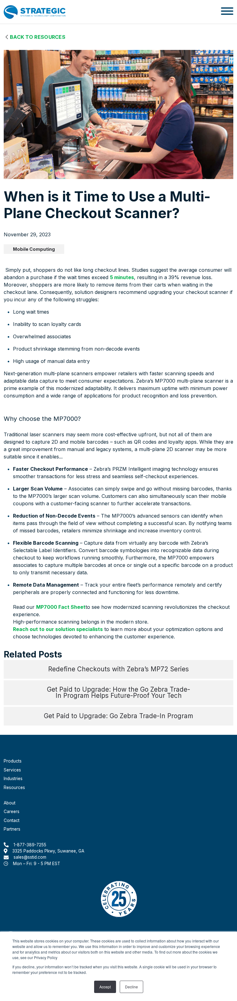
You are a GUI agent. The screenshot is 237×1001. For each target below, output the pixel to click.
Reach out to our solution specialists (58, 629)
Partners (12, 829)
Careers (11, 811)
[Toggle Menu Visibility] (227, 12)
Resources (14, 787)
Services (12, 769)
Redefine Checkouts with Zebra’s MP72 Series (118, 669)
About (9, 802)
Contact (11, 820)
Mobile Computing (34, 249)
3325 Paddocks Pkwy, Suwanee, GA (48, 850)
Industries (13, 778)
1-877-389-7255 (30, 844)
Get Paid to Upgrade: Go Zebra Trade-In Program (118, 716)
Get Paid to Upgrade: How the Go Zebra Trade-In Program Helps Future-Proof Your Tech (118, 693)
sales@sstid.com (30, 857)
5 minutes (122, 277)
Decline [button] (131, 986)
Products (13, 761)
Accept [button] (105, 986)
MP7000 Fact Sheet (60, 607)
